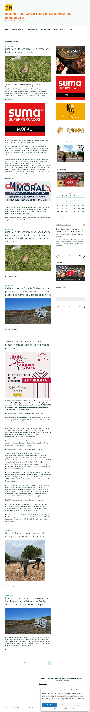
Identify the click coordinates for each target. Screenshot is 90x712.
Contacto (70, 29)
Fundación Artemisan (42, 637)
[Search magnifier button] (82, 256)
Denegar (65, 705)
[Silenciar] (80, 279)
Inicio (6, 29)
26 (66, 211)
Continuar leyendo (11, 276)
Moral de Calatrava (17, 29)
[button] (86, 690)
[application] (70, 273)
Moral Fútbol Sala (61, 169)
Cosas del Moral (32, 29)
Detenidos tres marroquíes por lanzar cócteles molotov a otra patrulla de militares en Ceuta (69, 232)
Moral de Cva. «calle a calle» (64, 142)
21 (74, 208)
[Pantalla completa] (82, 279)
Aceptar (49, 705)
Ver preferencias (80, 705)
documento (20, 639)
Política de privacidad (69, 708)
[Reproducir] (58, 279)
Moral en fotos (45, 29)
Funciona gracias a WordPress (26, 708)
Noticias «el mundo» (63, 224)
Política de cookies (58, 708)
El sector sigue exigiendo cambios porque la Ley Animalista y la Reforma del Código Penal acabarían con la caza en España (28, 601)
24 (58, 211)
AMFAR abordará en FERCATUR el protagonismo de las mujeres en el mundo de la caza (27, 344)
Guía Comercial (58, 29)
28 (74, 211)
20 (70, 208)
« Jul (62, 217)
